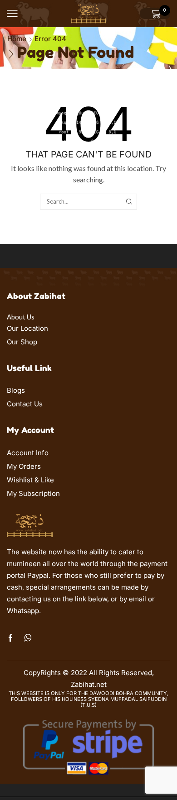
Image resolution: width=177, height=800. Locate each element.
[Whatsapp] (28, 638)
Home (16, 38)
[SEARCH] (129, 201)
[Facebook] (10, 638)
